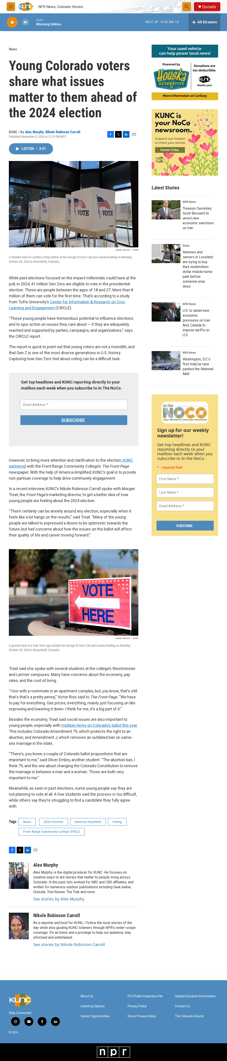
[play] (12, 22)
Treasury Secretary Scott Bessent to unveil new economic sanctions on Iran (198, 218)
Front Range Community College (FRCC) (51, 831)
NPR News (189, 202)
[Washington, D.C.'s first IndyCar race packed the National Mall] (166, 360)
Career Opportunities (95, 1016)
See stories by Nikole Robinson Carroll (69, 944)
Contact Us (182, 1006)
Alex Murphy (34, 132)
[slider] (32, 22)
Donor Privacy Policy (142, 1016)
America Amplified (88, 822)
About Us (86, 996)
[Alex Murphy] (19, 875)
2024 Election (53, 822)
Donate (209, 6)
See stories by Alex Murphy (58, 899)
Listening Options (92, 1006)
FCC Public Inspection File (145, 996)
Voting (117, 822)
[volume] (25, 22)
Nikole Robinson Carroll (62, 132)
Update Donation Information (195, 996)
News (13, 49)
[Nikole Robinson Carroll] (19, 926)
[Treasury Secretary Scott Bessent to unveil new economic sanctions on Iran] (166, 209)
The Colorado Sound (189, 1016)
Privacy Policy (137, 1006)
